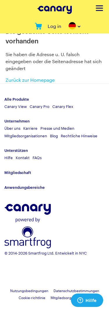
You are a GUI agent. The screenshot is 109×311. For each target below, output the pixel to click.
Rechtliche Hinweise (79, 135)
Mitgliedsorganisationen (25, 135)
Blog (54, 135)
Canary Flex (62, 106)
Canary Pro (39, 106)
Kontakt (23, 157)
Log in (54, 26)
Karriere (30, 128)
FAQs (37, 157)
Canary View (15, 106)
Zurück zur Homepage (30, 80)
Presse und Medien (57, 128)
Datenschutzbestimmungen (76, 290)
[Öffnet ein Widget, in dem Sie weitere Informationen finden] (87, 301)
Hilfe (8, 157)
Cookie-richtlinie (32, 297)
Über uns (12, 128)
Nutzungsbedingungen (29, 290)
